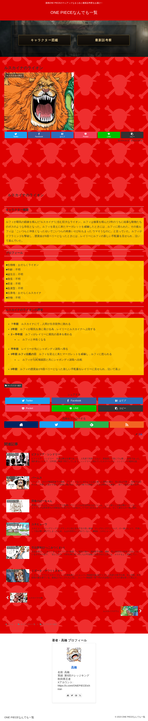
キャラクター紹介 (14, 386)
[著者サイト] (21, 424)
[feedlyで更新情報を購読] (92, 424)
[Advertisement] (74, 164)
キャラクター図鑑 (44, 40)
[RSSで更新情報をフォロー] (127, 424)
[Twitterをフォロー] (56, 424)
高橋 (74, 667)
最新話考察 (103, 40)
